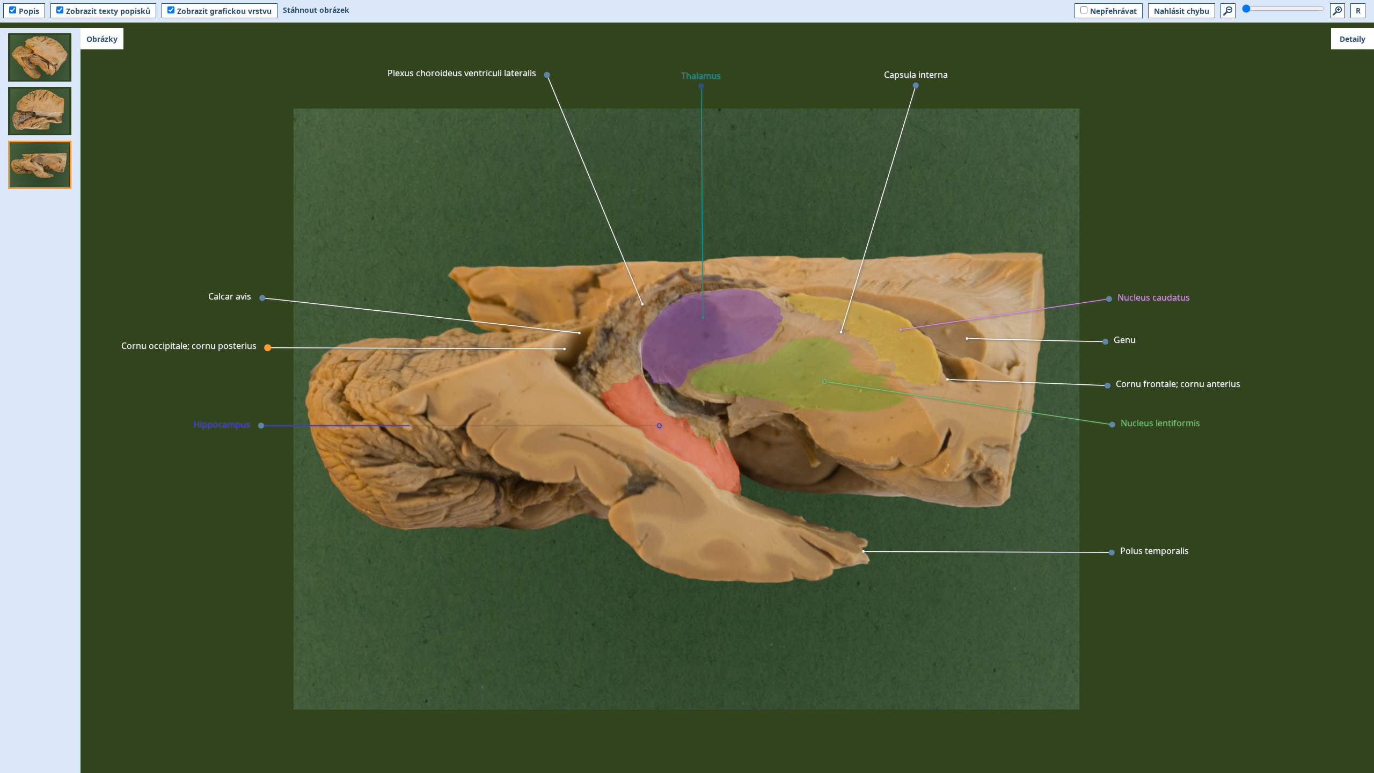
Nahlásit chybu (1181, 11)
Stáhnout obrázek (316, 10)
